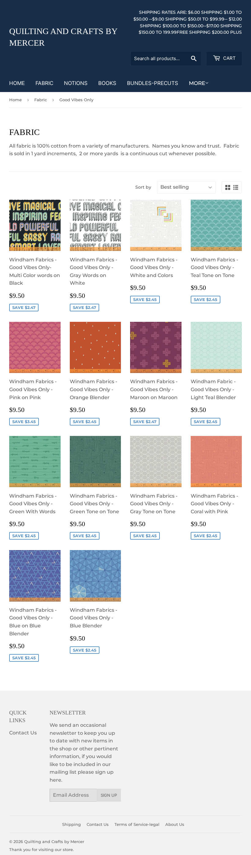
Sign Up (109, 795)
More (197, 83)
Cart (229, 58)
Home (17, 83)
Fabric (44, 83)
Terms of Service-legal (136, 824)
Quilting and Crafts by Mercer (63, 37)
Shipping (71, 824)
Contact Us (23, 733)
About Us (174, 824)
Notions (76, 83)
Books (107, 83)
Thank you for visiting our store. (41, 849)
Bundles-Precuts (152, 83)
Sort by (143, 187)
